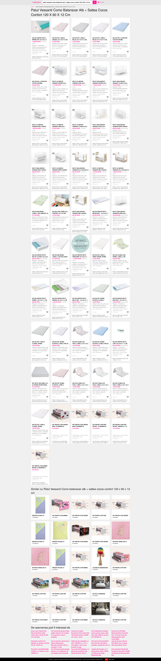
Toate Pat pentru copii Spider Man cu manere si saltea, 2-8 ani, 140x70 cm (80, 442)
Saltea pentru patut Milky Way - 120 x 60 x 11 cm (80, 300)
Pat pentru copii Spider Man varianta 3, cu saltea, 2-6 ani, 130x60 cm (40, 651)
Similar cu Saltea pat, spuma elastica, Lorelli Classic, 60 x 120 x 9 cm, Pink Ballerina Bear (60, 401)
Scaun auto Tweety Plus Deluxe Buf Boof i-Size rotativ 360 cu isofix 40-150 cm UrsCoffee (39, 634)
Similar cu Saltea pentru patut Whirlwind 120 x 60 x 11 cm (78, 274)
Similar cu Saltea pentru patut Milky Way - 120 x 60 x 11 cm (80, 316)
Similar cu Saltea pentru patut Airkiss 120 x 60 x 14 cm (58, 318)
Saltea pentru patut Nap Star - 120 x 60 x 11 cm (120, 300)
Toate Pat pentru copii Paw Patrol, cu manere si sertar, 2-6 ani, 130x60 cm (100, 442)
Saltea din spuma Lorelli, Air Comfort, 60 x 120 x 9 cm (40, 213)
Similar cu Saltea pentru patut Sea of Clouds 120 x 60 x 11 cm (40, 272)
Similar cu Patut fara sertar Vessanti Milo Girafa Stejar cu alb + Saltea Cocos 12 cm (80, 232)
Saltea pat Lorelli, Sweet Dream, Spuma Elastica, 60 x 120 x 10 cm (100, 256)
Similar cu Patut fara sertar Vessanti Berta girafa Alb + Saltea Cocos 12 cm (120, 143)
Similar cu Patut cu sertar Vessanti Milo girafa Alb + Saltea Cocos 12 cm (40, 144)
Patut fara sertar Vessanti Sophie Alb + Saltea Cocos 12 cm (99, 83)
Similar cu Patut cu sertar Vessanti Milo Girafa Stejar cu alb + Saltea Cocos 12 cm (100, 188)
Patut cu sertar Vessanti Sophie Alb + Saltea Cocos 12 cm (59, 83)
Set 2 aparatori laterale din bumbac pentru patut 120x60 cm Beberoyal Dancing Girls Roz (121, 652)
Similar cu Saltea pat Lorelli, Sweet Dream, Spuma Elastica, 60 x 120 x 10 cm (100, 273)
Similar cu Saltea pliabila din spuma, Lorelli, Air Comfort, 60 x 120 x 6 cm (121, 272)
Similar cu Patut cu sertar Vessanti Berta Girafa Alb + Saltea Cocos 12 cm (59, 188)
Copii (32, 6)
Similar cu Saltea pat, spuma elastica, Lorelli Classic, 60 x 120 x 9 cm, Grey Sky (100, 317)
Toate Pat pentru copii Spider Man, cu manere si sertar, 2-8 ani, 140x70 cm (60, 443)
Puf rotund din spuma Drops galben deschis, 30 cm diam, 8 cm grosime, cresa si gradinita (60, 634)
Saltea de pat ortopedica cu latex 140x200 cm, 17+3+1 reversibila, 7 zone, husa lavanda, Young (80, 644)
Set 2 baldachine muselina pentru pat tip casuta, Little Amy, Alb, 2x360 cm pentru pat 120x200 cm (99, 634)
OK (106, 659)
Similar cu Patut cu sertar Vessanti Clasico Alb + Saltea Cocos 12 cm (79, 144)
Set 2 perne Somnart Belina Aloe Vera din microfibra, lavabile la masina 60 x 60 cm (100, 643)
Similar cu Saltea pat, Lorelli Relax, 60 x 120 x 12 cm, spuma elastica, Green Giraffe (100, 56)
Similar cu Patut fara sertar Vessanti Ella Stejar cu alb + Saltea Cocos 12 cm (80, 188)
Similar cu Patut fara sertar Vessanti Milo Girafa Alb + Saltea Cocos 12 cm (40, 187)
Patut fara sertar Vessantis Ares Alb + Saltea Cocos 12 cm (119, 213)
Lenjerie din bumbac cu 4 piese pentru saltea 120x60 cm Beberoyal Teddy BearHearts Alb (99, 652)
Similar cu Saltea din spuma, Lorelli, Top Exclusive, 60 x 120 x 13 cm (60, 272)
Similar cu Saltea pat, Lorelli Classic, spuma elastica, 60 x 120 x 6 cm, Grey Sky (40, 360)
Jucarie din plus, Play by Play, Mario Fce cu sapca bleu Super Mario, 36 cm (119, 643)
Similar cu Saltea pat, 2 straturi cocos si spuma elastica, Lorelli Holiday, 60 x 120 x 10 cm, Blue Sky (120, 56)
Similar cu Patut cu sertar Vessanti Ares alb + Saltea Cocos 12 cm (59, 144)
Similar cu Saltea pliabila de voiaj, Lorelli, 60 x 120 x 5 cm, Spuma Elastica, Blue (79, 360)
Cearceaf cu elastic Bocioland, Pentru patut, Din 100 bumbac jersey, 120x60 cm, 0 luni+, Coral (80, 634)
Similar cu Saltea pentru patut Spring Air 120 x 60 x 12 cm (40, 57)
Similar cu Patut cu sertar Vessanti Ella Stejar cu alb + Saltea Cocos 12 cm (120, 188)
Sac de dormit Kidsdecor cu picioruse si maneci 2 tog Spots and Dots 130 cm (80, 651)
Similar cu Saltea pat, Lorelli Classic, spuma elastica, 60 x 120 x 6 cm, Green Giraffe (40, 443)
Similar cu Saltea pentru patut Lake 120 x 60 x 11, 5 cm (120, 359)
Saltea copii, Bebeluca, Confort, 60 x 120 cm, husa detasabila (60, 213)
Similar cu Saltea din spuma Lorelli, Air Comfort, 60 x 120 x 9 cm (40, 229)
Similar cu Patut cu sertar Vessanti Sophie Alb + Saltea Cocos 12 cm (59, 100)
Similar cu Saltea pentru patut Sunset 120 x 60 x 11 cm (38, 316)
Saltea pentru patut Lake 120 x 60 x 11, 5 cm (120, 342)
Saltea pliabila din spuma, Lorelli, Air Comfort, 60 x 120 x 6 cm (120, 256)
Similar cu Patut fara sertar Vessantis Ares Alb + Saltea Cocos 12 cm (121, 229)
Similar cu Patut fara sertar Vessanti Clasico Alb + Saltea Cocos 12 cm (120, 98)
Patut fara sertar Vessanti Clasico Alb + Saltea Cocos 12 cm (120, 83)
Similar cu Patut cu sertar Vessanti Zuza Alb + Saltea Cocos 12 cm (79, 100)
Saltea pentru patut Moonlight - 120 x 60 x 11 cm (100, 213)
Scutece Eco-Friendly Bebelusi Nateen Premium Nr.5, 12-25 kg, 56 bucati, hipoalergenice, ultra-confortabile (120, 635)
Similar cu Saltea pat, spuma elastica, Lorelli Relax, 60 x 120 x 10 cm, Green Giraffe (60, 360)
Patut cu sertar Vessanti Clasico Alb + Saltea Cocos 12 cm (80, 126)
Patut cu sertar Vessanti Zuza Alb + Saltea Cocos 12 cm (78, 83)
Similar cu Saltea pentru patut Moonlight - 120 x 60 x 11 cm (99, 229)
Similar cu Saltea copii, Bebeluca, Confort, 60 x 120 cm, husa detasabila (59, 230)
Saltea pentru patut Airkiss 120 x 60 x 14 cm (59, 299)
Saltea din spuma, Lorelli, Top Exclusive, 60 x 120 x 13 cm (60, 256)
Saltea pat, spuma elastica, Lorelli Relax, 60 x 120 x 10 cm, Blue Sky (100, 343)
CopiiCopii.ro (37, 2)
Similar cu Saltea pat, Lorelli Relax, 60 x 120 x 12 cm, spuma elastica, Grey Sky (80, 56)
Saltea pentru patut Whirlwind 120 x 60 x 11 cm (79, 256)
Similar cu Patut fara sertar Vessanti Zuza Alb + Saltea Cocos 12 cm (100, 144)
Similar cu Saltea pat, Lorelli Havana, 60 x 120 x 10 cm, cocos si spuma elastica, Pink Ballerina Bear (60, 56)
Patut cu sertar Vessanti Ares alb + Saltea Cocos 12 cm (58, 126)
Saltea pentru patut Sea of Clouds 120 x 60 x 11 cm (40, 256)
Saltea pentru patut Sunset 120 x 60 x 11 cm (39, 299)
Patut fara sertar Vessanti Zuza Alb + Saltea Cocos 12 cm (99, 126)
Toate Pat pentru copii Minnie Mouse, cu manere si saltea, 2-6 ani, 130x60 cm (40, 484)
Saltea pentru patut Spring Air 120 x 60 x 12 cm (39, 39)
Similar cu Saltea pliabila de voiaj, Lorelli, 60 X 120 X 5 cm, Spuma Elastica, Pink (99, 401)
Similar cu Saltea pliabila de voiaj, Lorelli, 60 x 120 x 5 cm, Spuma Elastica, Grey (120, 401)
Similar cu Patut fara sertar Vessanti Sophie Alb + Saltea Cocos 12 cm (100, 100)
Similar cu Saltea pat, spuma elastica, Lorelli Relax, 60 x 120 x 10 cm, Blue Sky (100, 360)
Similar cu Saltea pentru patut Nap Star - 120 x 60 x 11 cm (120, 316)
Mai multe (111, 659)
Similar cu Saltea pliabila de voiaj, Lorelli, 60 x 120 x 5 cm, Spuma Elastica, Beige (79, 401)
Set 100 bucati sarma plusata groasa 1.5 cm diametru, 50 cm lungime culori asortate (60, 651)
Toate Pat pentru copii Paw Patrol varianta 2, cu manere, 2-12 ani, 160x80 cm (120, 443)
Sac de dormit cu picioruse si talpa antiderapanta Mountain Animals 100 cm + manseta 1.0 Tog (60, 644)
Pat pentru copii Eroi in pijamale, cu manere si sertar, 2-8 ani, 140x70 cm (40, 643)
